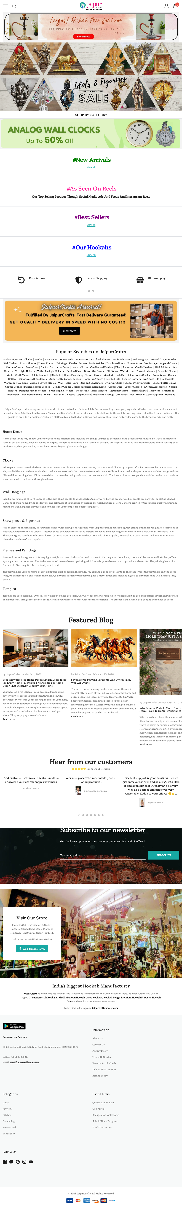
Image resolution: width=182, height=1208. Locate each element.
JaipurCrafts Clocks (139, 374)
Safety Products (40, 374)
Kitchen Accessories (155, 386)
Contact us (98, 1044)
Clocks (29, 359)
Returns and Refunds (104, 1063)
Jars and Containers (92, 382)
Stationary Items (119, 390)
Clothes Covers (14, 367)
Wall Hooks (64, 382)
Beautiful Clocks (167, 370)
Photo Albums (28, 363)
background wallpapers (105, 1114)
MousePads (83, 390)
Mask (10, 374)
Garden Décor (74, 370)
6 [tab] (99, 815)
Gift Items (112, 370)
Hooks (53, 382)
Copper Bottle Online (164, 382)
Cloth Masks (22, 374)
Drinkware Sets (113, 382)
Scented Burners (131, 378)
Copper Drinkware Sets (137, 382)
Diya (117, 367)
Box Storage (151, 363)
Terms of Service (101, 1056)
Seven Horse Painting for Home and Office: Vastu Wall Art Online (101, 681)
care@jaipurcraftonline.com (24, 1061)
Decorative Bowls (94, 370)
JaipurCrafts (84, 394)
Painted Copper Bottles (37, 386)
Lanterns (128, 367)
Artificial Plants (121, 359)
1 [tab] (89, 291)
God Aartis (98, 1108)
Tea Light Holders (25, 370)
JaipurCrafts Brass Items (33, 378)
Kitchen (7, 1114)
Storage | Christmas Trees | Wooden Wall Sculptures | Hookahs (140, 394)
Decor (6, 1102)
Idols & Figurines (12, 359)
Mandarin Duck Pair (114, 374)
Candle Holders (143, 367)
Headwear (154, 390)
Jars (75, 382)
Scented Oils (113, 378)
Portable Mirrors (145, 370)
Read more (9, 719)
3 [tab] (87, 815)
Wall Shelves (11, 363)
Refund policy (100, 1075)
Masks (39, 359)
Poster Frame (46, 363)
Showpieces (51, 359)
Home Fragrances (93, 378)
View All (91, 254)
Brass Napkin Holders (61, 390)
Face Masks (82, 359)
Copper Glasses (133, 386)
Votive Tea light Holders (50, 370)
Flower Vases (134, 363)
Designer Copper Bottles (66, 386)
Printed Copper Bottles (163, 359)
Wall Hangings (140, 359)
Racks (44, 367)
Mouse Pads (66, 359)
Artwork (7, 1108)
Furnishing (9, 1121)
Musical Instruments (94, 386)
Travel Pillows (93, 374)
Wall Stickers (162, 367)
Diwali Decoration (54, 394)
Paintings (62, 363)
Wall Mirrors (127, 370)
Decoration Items (32, 394)
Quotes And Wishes (103, 1102)
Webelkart (98, 394)
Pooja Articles (96, 363)
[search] (14, 5)
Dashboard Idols (115, 363)
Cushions (22, 382)
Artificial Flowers (101, 359)
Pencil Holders (99, 390)
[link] (91, 27)
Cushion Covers (38, 382)
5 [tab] (95, 815)
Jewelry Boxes (80, 367)
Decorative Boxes (59, 367)
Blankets (56, 374)
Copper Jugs (115, 386)
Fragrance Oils (151, 378)
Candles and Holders (101, 367)
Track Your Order (102, 1127)
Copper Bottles (14, 386)
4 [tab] (91, 815)
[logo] (91, 6)
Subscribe (164, 855)
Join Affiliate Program (104, 1121)
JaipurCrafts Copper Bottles (65, 378)
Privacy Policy (100, 1050)
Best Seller (9, 1133)
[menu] (5, 6)
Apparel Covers (168, 363)
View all (91, 167)
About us (97, 1038)
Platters (135, 390)
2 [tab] (93, 291)
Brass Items (159, 374)
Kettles (73, 363)
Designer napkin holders (32, 390)
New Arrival (9, 1127)
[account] (166, 5)
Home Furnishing (73, 374)
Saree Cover (32, 367)
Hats (144, 390)
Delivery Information (104, 1069)
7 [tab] (103, 815)
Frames (83, 363)
